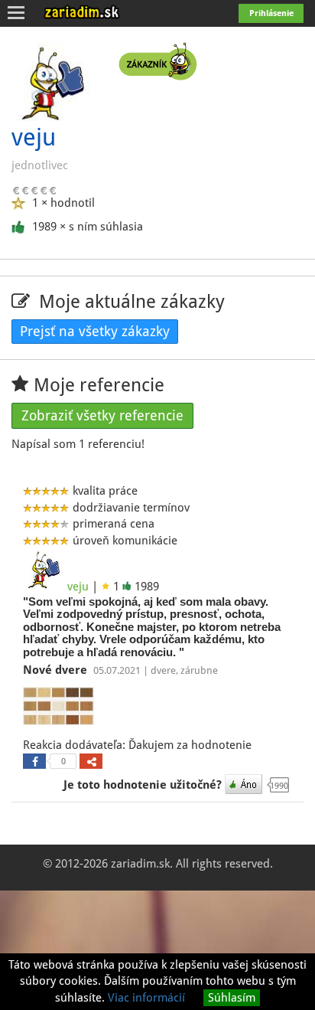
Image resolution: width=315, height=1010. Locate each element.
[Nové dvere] (60, 708)
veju (78, 586)
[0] (34, 761)
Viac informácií (146, 998)
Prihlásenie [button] (271, 13)
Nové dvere (56, 670)
